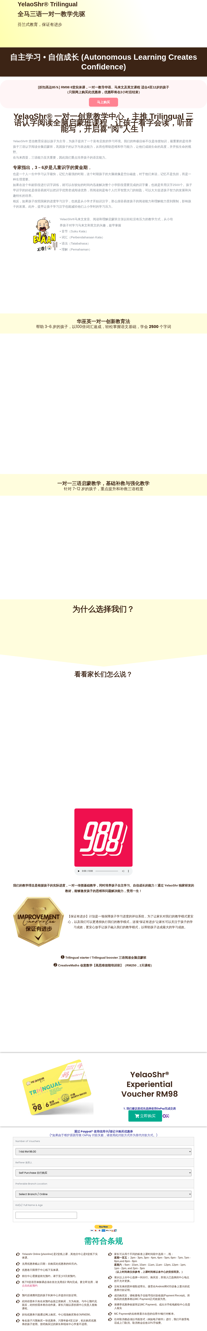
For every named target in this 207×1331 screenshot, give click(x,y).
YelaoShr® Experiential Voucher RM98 (149, 1084)
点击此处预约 (30, 1285)
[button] (145, 1116)
